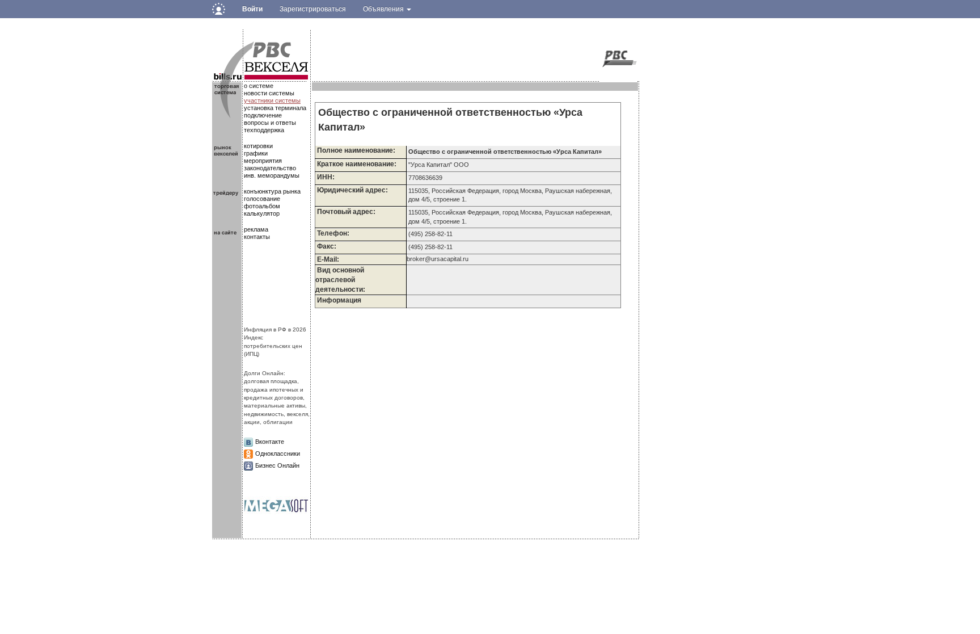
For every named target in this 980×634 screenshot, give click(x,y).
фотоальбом (262, 206)
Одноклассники (277, 453)
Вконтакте (269, 441)
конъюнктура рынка (272, 191)
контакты (257, 236)
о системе (258, 85)
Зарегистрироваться (313, 9)
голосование (262, 198)
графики (256, 153)
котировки (258, 145)
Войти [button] (252, 9)
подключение (263, 115)
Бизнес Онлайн (277, 465)
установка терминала (275, 107)
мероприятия (263, 160)
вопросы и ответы (270, 122)
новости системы (269, 93)
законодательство (270, 168)
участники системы (272, 100)
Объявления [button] (384, 9)
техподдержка (264, 130)
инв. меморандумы (271, 175)
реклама (256, 229)
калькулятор (262, 213)
